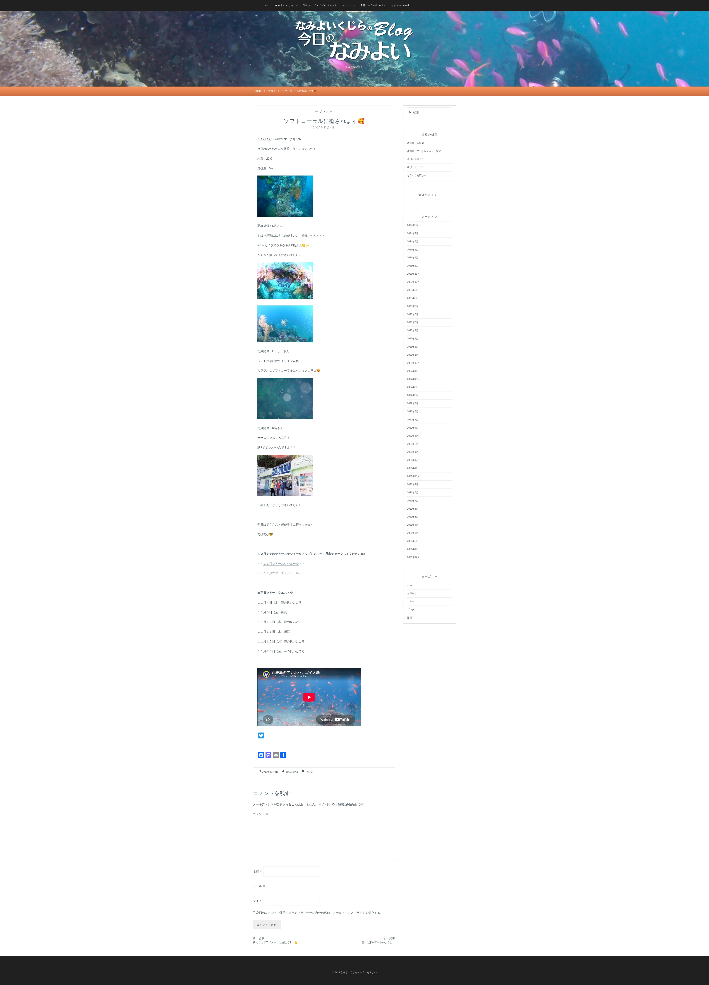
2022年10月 (413, 379)
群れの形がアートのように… (378, 940)
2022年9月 (412, 387)
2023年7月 (412, 306)
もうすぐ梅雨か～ (416, 175)
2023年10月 (413, 282)
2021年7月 (412, 500)
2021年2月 (412, 541)
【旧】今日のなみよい (373, 5)
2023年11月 (413, 273)
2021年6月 (412, 508)
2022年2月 (412, 444)
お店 (409, 585)
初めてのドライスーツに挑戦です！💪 (275, 940)
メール (259, 886)
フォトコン (348, 5)
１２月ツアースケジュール (281, 573)
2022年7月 (412, 403)
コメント (260, 814)
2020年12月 (413, 557)
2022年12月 (413, 363)
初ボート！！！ (415, 167)
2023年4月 (412, 330)
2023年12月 (413, 265)
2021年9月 (412, 484)
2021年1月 (412, 549)
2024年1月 (412, 257)
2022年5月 (412, 419)
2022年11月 (413, 371)
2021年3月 (412, 533)
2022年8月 (412, 395)
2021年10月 (413, 476)
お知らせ (412, 593)
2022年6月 (412, 411)
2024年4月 (412, 233)
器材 (409, 617)
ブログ (271, 91)
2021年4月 (412, 524)
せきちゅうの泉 (400, 5)
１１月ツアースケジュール (281, 563)
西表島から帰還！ (416, 143)
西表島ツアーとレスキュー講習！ (425, 151)
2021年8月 (412, 492)
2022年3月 (412, 435)
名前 (258, 871)
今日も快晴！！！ (416, 159)
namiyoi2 (292, 772)
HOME (265, 5)
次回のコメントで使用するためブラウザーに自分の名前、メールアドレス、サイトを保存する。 (319, 912)
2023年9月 (412, 290)
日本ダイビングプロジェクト (320, 5)
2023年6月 (412, 314)
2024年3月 (412, 241)
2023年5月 (412, 322)
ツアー (410, 601)
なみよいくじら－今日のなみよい (359, 972)
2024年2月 (412, 249)
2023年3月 (412, 338)
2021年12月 (413, 460)
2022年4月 (412, 427)
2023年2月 (412, 346)
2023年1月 (412, 354)
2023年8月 (412, 298)
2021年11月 (413, 468)
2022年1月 (412, 452)
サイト (257, 900)
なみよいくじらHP (286, 5)
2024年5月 (412, 225)
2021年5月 (412, 516)
